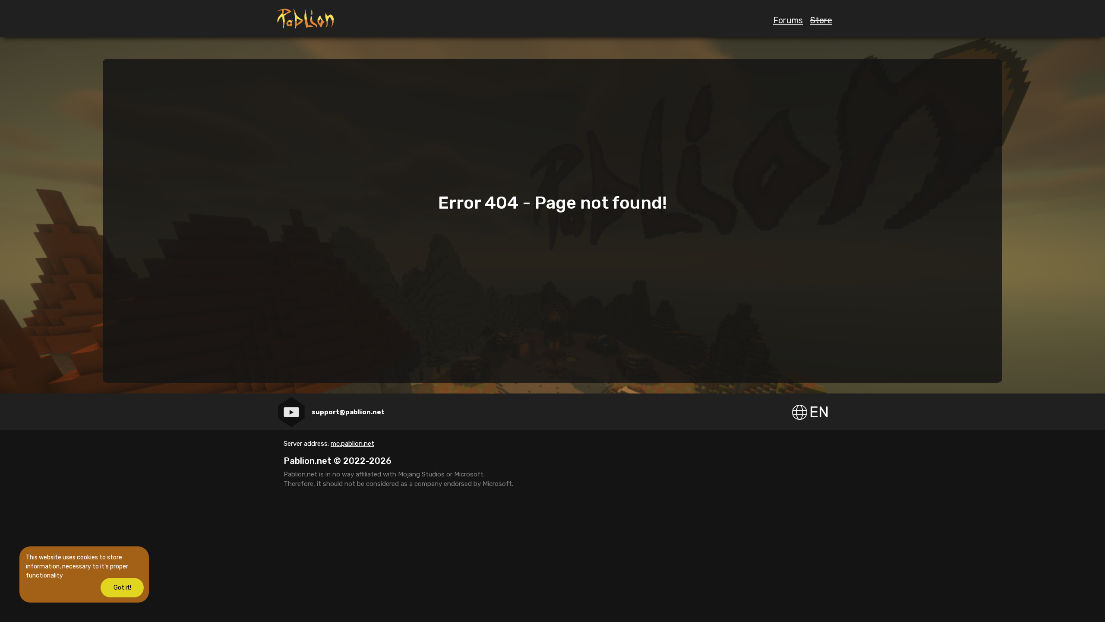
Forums (788, 20)
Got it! (122, 587)
